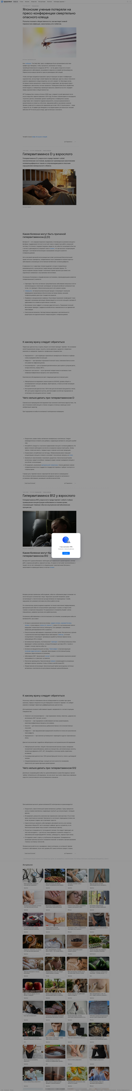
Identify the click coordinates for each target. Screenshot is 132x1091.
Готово (66, 553)
